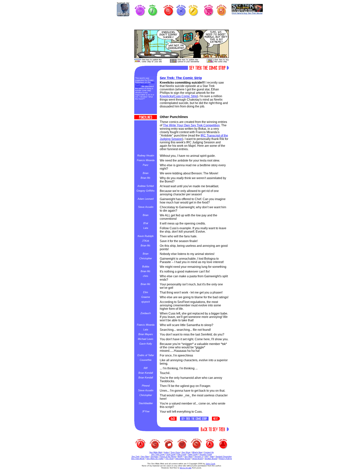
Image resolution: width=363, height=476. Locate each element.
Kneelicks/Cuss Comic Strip (178, 96)
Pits (206, 456)
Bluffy (180, 456)
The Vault (169, 458)
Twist (212, 456)
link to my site (186, 468)
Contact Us (209, 452)
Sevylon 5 (198, 456)
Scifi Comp (171, 454)
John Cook (210, 464)
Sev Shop (186, 452)
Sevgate (154, 456)
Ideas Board (197, 458)
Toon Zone (175, 452)
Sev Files (145, 456)
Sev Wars (188, 456)
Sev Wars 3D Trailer (155, 458)
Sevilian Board (211, 458)
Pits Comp (181, 454)
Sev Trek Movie (138, 458)
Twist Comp (193, 454)
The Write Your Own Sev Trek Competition (191, 125)
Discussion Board (182, 458)
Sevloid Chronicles (224, 456)
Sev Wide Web (155, 452)
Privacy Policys (225, 458)
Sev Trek (135, 456)
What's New (197, 452)
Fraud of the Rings (168, 456)
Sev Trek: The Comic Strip (181, 78)
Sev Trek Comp (158, 454)
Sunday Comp (205, 454)
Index (166, 452)
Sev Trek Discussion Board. (144, 84)
